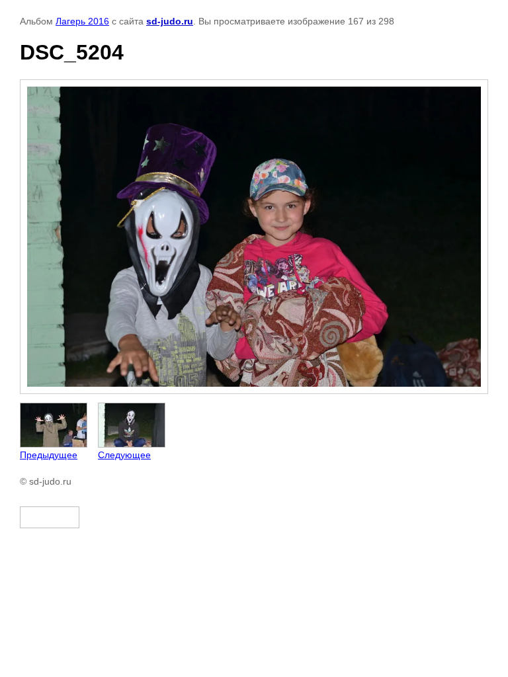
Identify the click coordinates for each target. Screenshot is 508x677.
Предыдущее (48, 455)
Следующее (124, 455)
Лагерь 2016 (82, 21)
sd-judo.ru (169, 21)
